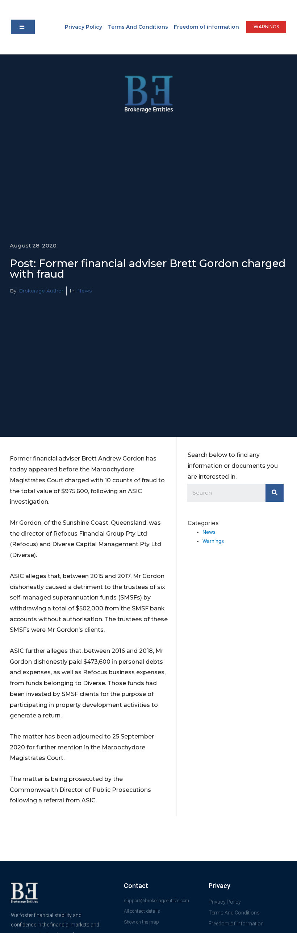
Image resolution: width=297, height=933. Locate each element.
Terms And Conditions (138, 27)
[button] (23, 27)
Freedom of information (206, 27)
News (84, 291)
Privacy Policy (83, 27)
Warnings (213, 541)
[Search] (274, 493)
